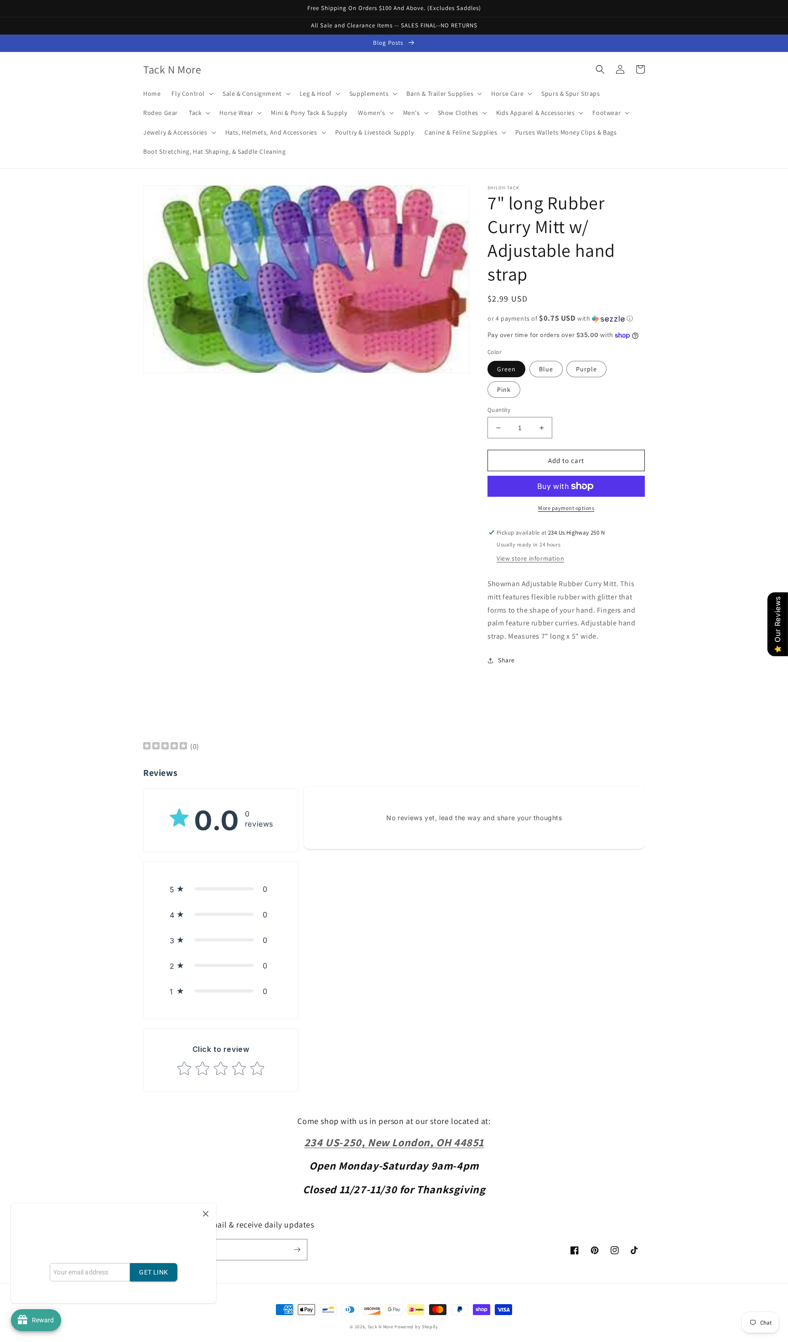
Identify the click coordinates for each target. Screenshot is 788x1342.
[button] (191, 93)
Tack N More (381, 1327)
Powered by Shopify (416, 1327)
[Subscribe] (297, 1249)
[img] (165, 747)
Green (506, 369)
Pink (504, 389)
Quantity (498, 410)
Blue (546, 369)
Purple (586, 369)
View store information (530, 558)
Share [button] (506, 660)
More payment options (566, 508)
